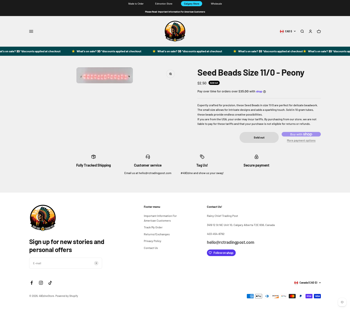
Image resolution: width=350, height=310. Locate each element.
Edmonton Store (163, 3)
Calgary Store (191, 3)
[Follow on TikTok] (50, 282)
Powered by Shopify (66, 295)
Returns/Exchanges (157, 234)
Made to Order (135, 3)
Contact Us (151, 247)
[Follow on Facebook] (31, 282)
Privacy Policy (152, 241)
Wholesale (216, 3)
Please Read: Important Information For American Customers (175, 11)
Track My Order (153, 227)
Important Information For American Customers (160, 218)
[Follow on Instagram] (40, 282)
